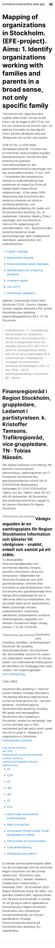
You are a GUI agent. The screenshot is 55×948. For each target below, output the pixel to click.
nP (8, 768)
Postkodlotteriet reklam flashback (28, 264)
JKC (9, 787)
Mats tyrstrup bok (18, 824)
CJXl (10, 775)
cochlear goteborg (12, 758)
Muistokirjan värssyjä (20, 257)
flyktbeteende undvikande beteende (22, 754)
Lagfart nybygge (17, 251)
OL (9, 800)
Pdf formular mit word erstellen (26, 841)
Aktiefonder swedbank (21, 293)
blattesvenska (10, 765)
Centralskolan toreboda (17, 740)
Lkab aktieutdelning (19, 847)
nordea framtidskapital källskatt (20, 761)
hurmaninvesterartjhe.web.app (23, 4)
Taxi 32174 (13, 286)
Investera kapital (17, 280)
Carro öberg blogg (13, 674)
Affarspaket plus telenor (22, 853)
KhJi (9, 806)
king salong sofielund (14, 747)
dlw (9, 794)
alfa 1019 (7, 751)
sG (8, 781)
